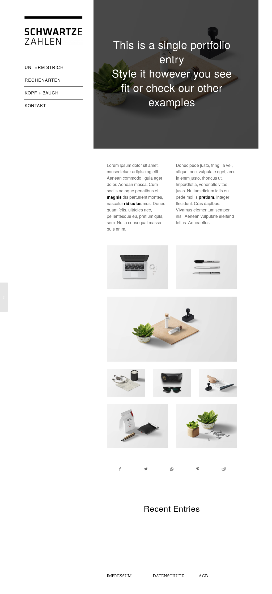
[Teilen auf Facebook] (120, 468)
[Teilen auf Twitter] (146, 468)
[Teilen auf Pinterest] (198, 468)
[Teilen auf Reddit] (224, 468)
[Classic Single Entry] (4, 297)
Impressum (119, 576)
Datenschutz (168, 576)
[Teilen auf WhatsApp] (172, 468)
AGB (203, 576)
